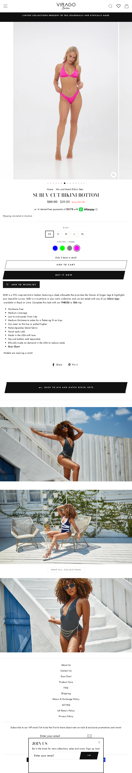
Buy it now (64, 275)
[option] (66, 15)
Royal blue (55, 248)
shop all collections (66, 569)
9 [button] (71, 183)
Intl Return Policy (66, 710)
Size (66, 227)
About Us (66, 665)
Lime (62, 248)
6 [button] (62, 183)
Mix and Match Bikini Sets (69, 189)
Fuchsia (77, 248)
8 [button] (68, 183)
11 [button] (76, 183)
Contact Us (66, 670)
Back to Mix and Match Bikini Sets (68, 387)
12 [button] (79, 183)
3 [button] (54, 183)
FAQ (66, 687)
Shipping (7, 216)
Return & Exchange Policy (66, 699)
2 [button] (51, 183)
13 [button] (81, 183)
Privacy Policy (66, 716)
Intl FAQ (66, 705)
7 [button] (65, 183)
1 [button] (48, 183)
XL (82, 234)
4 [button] (56, 183)
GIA (75, 302)
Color (65, 242)
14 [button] (84, 183)
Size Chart (66, 676)
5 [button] (59, 183)
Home (50, 189)
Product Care (66, 682)
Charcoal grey (70, 248)
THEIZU (65, 302)
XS (49, 234)
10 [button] (73, 183)
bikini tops (113, 298)
